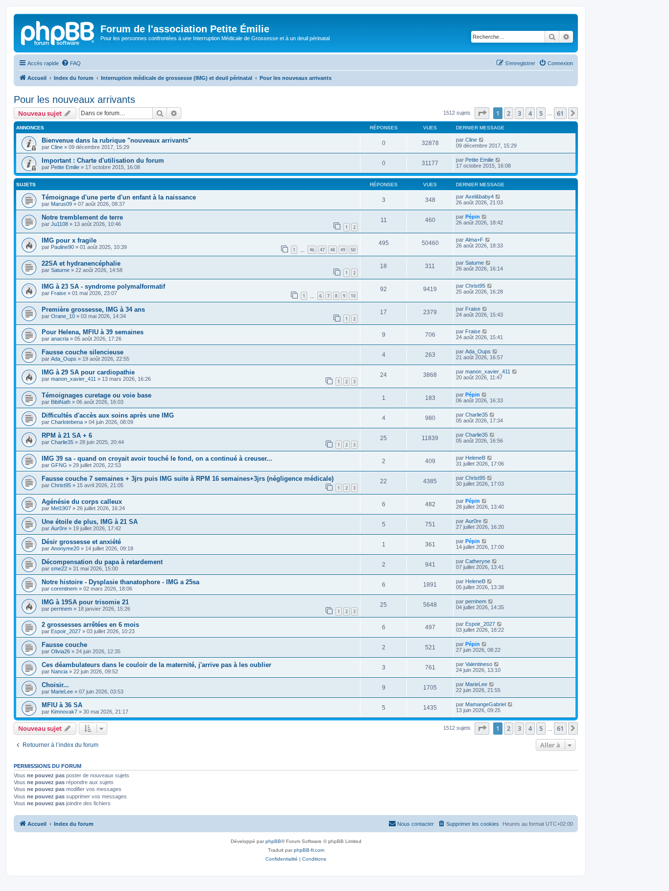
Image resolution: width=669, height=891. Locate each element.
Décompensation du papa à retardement (102, 562)
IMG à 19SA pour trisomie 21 (85, 602)
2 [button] (508, 113)
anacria (60, 339)
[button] (482, 113)
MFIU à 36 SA (62, 705)
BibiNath (61, 402)
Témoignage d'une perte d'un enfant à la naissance (119, 197)
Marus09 (61, 204)
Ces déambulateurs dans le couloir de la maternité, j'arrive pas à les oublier (156, 664)
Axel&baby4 (479, 196)
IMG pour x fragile (69, 240)
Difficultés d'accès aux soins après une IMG (108, 415)
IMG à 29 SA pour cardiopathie (88, 372)
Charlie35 (476, 415)
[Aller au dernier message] (481, 140)
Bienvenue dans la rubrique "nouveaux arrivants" (116, 140)
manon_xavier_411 (73, 379)
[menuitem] (71, 63)
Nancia (59, 671)
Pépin (472, 217)
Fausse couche (64, 644)
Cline (57, 147)
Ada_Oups (63, 359)
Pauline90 (62, 247)
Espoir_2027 (66, 631)
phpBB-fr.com (309, 850)
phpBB (273, 841)
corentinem (64, 589)
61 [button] (560, 113)
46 (312, 250)
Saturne (60, 270)
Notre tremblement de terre (82, 217)
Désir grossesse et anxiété (81, 541)
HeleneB (475, 458)
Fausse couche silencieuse (82, 352)
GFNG (59, 465)
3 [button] (519, 113)
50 (353, 250)
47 (322, 250)
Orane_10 (63, 316)
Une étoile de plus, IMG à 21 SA (90, 521)
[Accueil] (58, 32)
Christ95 (475, 286)
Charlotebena (67, 422)
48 (332, 250)
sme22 (59, 568)
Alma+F (474, 240)
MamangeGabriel (485, 704)
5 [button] (541, 113)
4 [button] (530, 113)
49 (342, 250)
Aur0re (59, 528)
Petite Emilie (65, 167)
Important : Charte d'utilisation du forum (103, 160)
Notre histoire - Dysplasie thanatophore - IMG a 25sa (120, 582)
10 (353, 296)
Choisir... (55, 685)
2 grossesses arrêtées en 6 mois (90, 624)
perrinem (61, 609)
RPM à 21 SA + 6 (67, 435)
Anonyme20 (65, 548)
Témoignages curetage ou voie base (96, 395)
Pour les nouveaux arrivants (74, 99)
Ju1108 (59, 224)
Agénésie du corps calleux (82, 501)
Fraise (58, 293)
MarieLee (62, 691)
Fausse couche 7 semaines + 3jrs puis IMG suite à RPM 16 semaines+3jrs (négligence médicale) (188, 478)
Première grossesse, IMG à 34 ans (93, 309)
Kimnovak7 (64, 712)
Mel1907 (61, 508)
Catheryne (477, 561)
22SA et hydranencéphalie (81, 263)
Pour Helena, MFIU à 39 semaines (92, 332)
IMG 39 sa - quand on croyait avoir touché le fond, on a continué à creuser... (157, 458)
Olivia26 (60, 651)
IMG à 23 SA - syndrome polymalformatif (103, 286)
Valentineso (478, 664)
